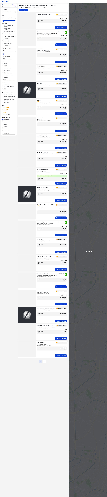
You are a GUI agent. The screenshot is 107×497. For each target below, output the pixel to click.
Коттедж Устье (40, 342)
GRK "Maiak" (39, 83)
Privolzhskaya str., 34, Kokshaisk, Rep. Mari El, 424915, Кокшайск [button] (46, 153)
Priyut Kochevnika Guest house (44, 256)
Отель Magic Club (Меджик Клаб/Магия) (46, 204)
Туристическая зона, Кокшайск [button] (42, 16)
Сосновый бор (40, 117)
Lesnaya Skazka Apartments (43, 169)
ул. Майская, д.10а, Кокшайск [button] (42, 344)
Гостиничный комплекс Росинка (44, 14)
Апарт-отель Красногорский (43, 222)
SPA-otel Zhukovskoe (42, 66)
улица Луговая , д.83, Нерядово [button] (42, 292)
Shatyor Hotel (40, 49)
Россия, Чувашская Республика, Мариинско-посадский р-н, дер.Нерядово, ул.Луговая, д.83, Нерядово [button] (46, 67)
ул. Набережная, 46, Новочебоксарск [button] (43, 102)
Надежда (39, 100)
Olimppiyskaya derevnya (42, 152)
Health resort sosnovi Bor (42, 187)
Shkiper (38, 31)
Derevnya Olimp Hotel (42, 135)
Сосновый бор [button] (39, 119)
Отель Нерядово (40, 290)
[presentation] (9, 12)
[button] (9, 5)
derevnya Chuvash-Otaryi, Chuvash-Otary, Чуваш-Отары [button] (46, 258)
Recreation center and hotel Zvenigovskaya (46, 308)
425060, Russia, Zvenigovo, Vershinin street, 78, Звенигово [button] (47, 33)
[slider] (3, 21)
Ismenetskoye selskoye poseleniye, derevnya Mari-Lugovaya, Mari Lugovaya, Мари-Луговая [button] (47, 275)
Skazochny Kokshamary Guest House (45, 325)
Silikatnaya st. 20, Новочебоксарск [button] (43, 50)
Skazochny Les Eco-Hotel (42, 273)
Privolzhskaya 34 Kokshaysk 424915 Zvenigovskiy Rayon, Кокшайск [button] (46, 240)
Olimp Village (40, 239)
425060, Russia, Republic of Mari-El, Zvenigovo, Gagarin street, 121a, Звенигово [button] (46, 309)
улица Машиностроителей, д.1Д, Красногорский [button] (45, 223)
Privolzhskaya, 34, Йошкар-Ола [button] (42, 136)
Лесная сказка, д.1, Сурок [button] (41, 171)
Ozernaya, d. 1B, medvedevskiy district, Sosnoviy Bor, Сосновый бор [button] (46, 189)
